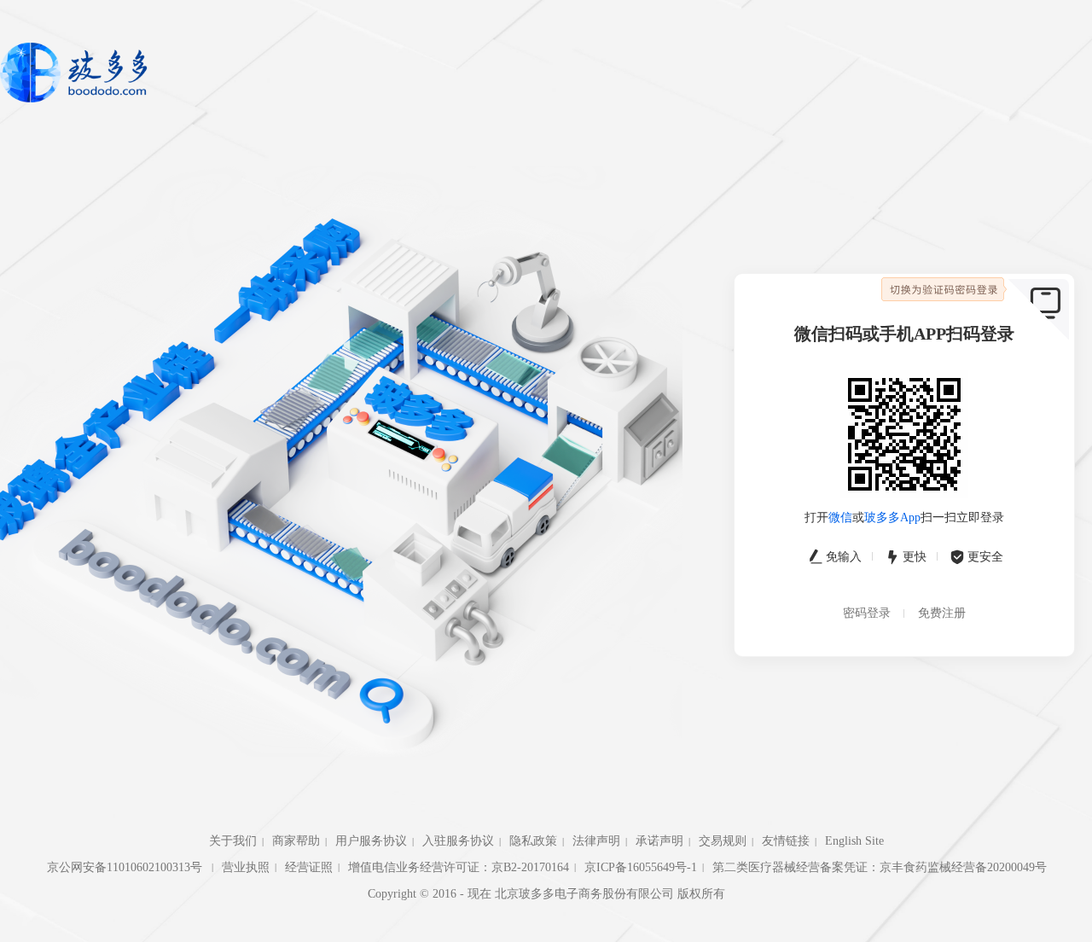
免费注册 (942, 613)
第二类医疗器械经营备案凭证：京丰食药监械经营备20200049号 (879, 867)
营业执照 (246, 867)
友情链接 (786, 840)
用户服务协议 (371, 840)
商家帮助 (296, 840)
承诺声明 (659, 840)
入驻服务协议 (458, 840)
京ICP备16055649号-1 (640, 867)
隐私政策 (533, 840)
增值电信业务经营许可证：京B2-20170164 (458, 867)
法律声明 (596, 840)
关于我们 (233, 840)
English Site (854, 840)
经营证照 (309, 867)
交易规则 (722, 840)
